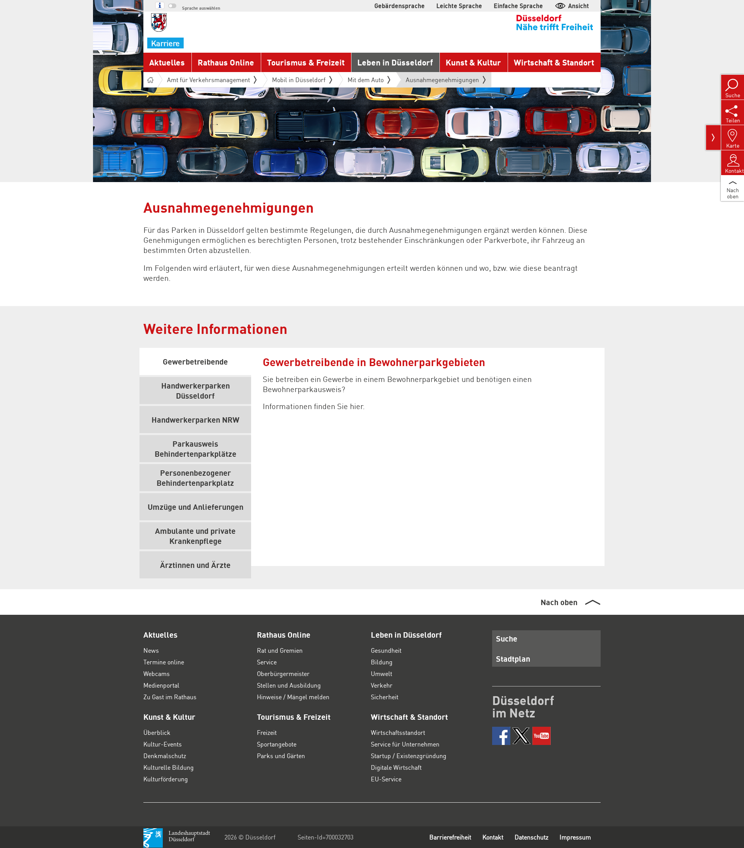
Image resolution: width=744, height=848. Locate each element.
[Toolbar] (713, 137)
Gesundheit (386, 650)
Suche (506, 638)
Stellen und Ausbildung (289, 685)
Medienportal (161, 685)
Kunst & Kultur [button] (473, 62)
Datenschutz (531, 837)
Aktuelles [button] (167, 62)
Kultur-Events (162, 744)
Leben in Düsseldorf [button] (395, 62)
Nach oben (559, 602)
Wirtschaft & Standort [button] (554, 62)
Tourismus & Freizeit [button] (305, 62)
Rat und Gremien (280, 650)
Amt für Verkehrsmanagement (208, 80)
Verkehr (382, 685)
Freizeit (267, 732)
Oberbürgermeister (283, 673)
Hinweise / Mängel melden (293, 697)
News (151, 650)
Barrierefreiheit (450, 837)
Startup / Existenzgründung (408, 756)
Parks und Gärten (281, 756)
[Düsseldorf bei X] (521, 736)
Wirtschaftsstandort (398, 732)
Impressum (575, 837)
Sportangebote (276, 744)
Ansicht (578, 6)
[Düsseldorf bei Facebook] (501, 736)
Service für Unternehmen (405, 744)
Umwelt (381, 673)
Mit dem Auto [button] (366, 80)
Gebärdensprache (399, 6)
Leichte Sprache (459, 6)
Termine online (163, 662)
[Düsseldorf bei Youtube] (541, 736)
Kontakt (492, 837)
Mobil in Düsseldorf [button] (299, 80)
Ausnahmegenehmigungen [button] (442, 81)
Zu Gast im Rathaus (169, 697)
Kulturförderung (165, 779)
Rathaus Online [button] (226, 62)
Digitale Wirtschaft (396, 767)
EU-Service (386, 779)
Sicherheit (384, 697)
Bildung (382, 662)
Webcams (156, 673)
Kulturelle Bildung (168, 767)
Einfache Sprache (518, 6)
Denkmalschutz (164, 756)
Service (267, 662)
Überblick (156, 732)
